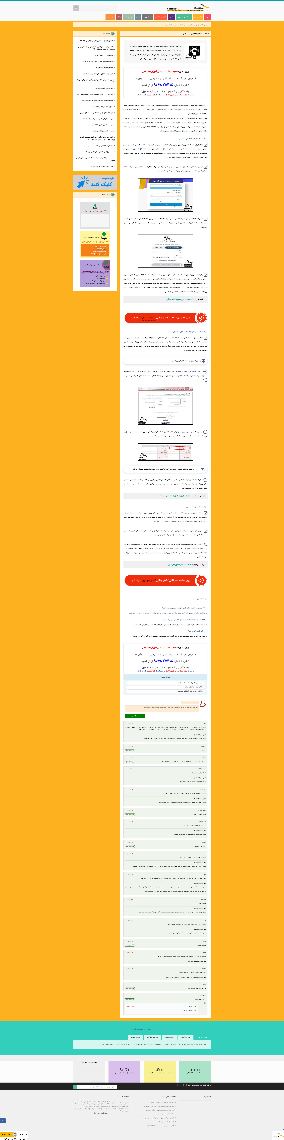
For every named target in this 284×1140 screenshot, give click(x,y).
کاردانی (171, 17)
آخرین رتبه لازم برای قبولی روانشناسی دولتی (162, 1102)
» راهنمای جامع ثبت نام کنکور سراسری (190, 683)
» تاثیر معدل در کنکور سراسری (193, 687)
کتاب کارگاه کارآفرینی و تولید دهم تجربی (100, 145)
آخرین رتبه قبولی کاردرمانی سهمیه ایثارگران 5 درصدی (160, 1110)
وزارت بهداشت (128, 17)
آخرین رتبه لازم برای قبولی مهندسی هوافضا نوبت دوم (160, 1125)
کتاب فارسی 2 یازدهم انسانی (104, 55)
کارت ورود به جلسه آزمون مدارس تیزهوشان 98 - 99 (96, 40)
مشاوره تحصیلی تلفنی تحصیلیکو (103, 106)
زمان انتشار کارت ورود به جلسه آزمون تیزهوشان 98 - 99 (95, 94)
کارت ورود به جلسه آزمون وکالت (103, 67)
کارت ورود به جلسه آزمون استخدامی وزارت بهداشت (97, 100)
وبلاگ (119, 17)
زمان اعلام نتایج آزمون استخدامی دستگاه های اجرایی (96, 112)
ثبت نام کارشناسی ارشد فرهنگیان (103, 131)
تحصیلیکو (206, 25)
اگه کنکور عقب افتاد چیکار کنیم (166, 1114)
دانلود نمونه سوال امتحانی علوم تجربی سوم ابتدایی (97, 61)
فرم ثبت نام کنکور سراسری (179, 564)
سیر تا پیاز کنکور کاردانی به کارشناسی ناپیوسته (99, 152)
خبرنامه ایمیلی (169, 1037)
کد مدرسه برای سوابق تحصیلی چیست (175, 496)
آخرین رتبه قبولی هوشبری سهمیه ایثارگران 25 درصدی (159, 1118)
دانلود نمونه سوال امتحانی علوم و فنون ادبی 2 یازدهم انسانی (158, 1106)
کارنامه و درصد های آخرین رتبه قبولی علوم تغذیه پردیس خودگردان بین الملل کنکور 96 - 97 (96, 48)
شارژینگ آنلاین (185, 1037)
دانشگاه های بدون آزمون (184, 17)
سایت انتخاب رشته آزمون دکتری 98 (101, 166)
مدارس (207, 17)
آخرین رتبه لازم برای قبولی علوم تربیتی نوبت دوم (98, 73)
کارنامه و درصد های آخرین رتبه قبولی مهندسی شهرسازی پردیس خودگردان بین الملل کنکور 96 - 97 (96, 138)
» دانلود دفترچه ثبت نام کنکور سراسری (190, 691)
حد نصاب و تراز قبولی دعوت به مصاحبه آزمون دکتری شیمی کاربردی (95, 159)
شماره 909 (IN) (202, 1037)
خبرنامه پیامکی (135, 1037)
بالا (283, 1129)
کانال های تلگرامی (152, 1037)
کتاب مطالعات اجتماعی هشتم (166, 1122)
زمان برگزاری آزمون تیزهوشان (104, 88)
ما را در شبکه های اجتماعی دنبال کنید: (199, 1085)
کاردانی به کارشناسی (160, 17)
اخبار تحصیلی (110, 17)
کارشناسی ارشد (147, 17)
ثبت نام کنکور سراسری (188, 25)
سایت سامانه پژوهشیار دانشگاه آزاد (102, 125)
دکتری (138, 17)
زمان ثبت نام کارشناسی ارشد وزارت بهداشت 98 (98, 119)
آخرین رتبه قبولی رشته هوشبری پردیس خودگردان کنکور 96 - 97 (95, 81)
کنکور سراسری (198, 17)
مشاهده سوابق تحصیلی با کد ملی (174, 25)
